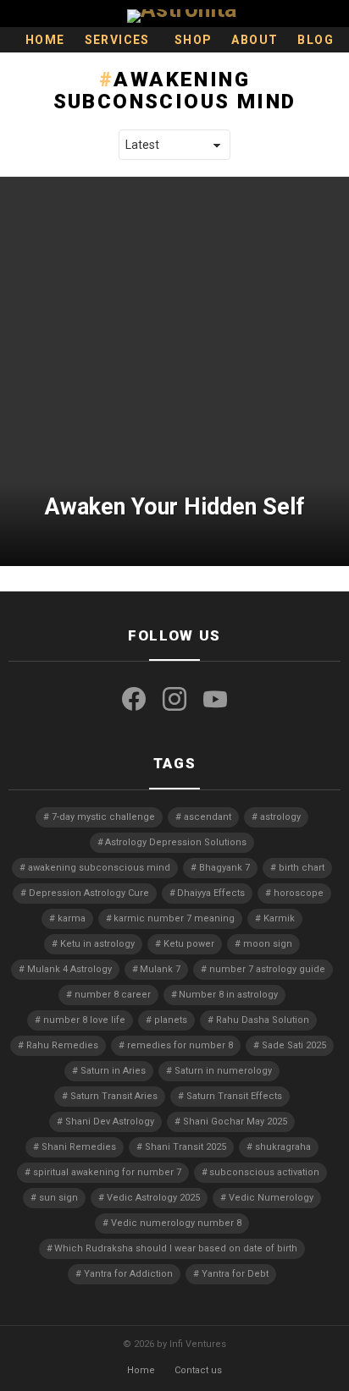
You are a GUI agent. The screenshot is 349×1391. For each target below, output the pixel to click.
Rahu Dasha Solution (262, 1019)
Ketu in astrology (97, 943)
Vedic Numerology (271, 1197)
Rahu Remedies (62, 1045)
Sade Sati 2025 (294, 1045)
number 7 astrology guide (267, 969)
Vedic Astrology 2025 (153, 1197)
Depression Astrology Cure (89, 893)
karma (72, 918)
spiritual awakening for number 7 (107, 1172)
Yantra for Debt (235, 1273)
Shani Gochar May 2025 (235, 1121)
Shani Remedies (79, 1146)
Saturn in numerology (223, 1070)
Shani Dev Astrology (109, 1121)
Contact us (198, 1370)
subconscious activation (264, 1172)
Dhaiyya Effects (211, 893)
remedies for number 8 (180, 1045)
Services (117, 40)
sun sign (58, 1197)
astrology (280, 816)
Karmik (279, 918)
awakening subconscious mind (99, 867)
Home (45, 40)
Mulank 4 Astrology (69, 969)
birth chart (301, 867)
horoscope (299, 893)
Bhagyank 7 (224, 867)
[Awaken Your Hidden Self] (174, 371)
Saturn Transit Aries (114, 1096)
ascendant (207, 816)
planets (170, 1019)
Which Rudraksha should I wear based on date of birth (175, 1248)
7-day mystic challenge (103, 816)
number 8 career (113, 994)
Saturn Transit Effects (234, 1096)
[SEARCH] (334, 13)
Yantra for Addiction (128, 1273)
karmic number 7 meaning (174, 918)
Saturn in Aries (113, 1070)
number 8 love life (84, 1019)
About (254, 40)
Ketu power (188, 943)
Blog (315, 40)
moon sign (267, 943)
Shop (193, 40)
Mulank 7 (160, 969)
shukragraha (283, 1146)
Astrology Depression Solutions (176, 842)
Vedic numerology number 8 (176, 1223)
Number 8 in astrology (228, 994)
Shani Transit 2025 (185, 1146)
